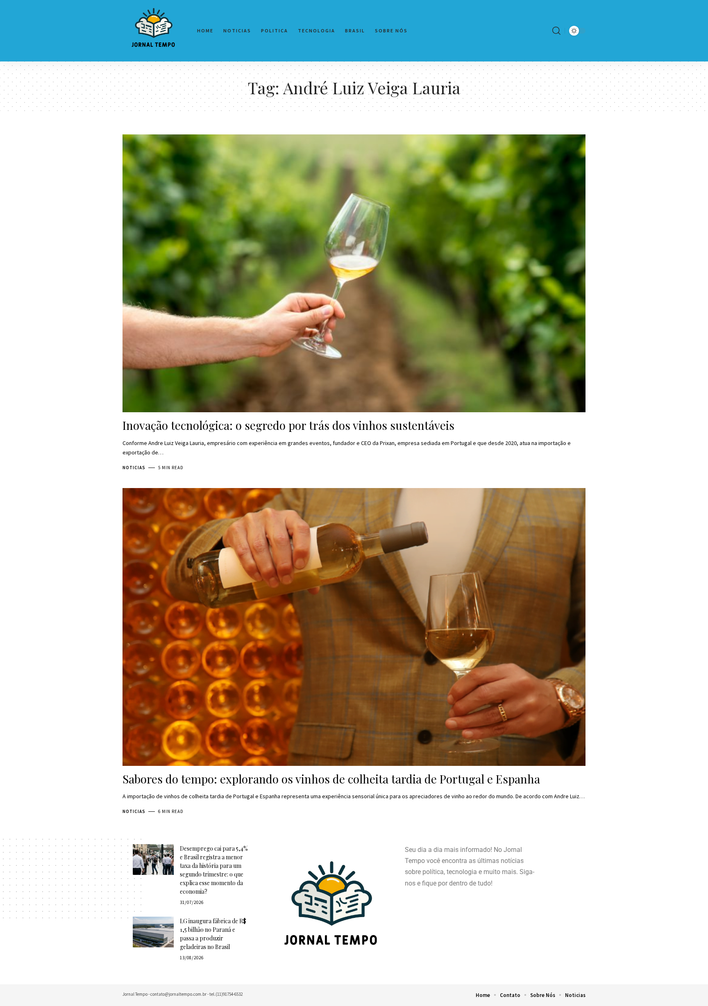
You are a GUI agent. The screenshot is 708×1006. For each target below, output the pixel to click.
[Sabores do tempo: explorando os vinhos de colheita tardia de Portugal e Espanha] (354, 627)
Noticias (134, 467)
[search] (556, 31)
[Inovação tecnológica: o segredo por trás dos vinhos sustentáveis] (354, 273)
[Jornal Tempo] (153, 30)
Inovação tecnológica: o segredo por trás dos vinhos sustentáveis (288, 425)
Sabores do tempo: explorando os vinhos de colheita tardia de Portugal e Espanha (331, 778)
